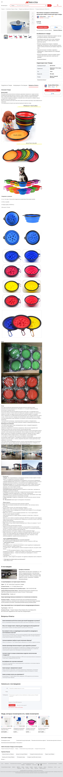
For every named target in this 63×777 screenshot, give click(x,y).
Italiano (45, 767)
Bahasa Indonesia (43, 768)
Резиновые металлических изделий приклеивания (42, 740)
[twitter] (41, 764)
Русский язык (50, 767)
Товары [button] (12, 5)
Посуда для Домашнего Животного (42, 9)
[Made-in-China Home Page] (31, 2)
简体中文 (13, 767)
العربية (59, 767)
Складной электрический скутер (36, 754)
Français (26, 767)
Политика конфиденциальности (28, 763)
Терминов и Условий (43, 772)
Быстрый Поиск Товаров (52, 763)
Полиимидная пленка (5, 740)
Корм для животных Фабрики (8, 754)
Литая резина (19, 742)
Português (40, 767)
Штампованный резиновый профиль (8, 742)
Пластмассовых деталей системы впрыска (54, 740)
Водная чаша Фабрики (49, 754)
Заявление (7, 763)
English (9, 767)
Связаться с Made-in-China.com (41, 763)
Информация (28, 764)
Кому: (7, 691)
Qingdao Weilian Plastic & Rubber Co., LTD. (43, 16)
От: (7, 688)
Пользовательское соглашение (15, 763)
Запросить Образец (57, 30)
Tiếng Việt (36, 768)
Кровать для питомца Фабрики (8, 757)
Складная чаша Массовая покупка (34, 757)
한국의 (55, 767)
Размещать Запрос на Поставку (16, 707)
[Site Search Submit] (49, 5)
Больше (3, 759)
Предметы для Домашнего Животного (26, 9)
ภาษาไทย (27, 768)
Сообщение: (5, 694)
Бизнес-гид (34, 764)
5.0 (49, 86)
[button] (2, 2)
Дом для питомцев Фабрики (21, 754)
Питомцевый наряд (21, 757)
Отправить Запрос (42, 27)
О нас (2, 763)
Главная (3, 9)
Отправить (12, 705)
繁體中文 (18, 767)
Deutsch (35, 767)
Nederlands (19, 768)
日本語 (23, 767)
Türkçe (32, 768)
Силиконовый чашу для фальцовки (23, 740)
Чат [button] (57, 27)
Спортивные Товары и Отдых (12, 9)
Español (31, 767)
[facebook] (38, 764)
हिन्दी (23, 768)
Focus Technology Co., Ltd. (30, 770)
